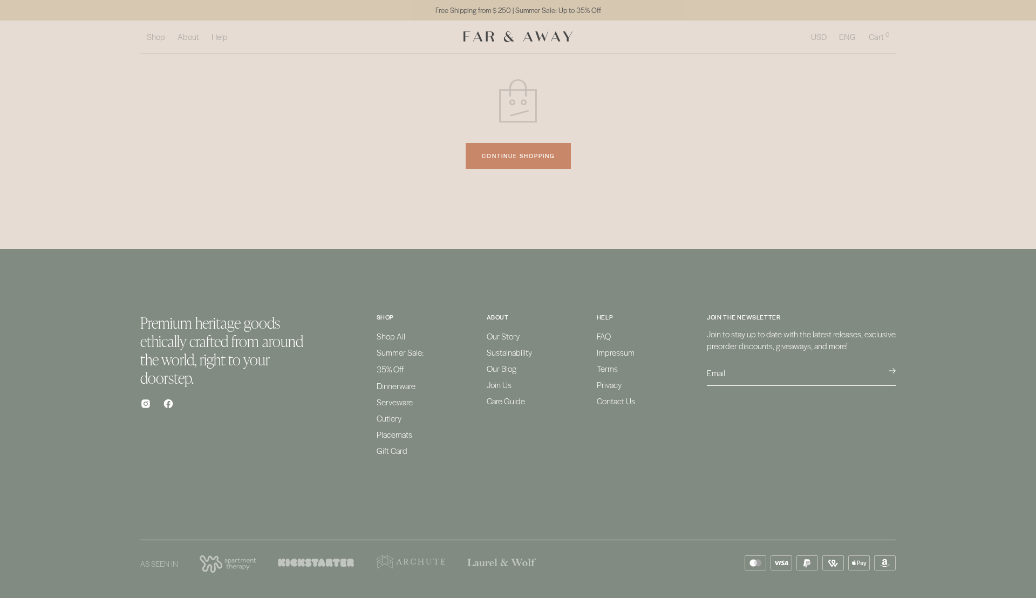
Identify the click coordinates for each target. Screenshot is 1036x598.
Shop (156, 36)
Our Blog (501, 368)
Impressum (616, 352)
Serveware (395, 401)
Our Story (503, 336)
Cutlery (389, 418)
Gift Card (392, 450)
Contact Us (616, 400)
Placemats (394, 434)
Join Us (499, 384)
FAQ (604, 336)
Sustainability (509, 352)
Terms (607, 368)
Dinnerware (396, 385)
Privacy (609, 384)
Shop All (391, 336)
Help (220, 36)
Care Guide (506, 400)
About (188, 36)
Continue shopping (518, 156)
